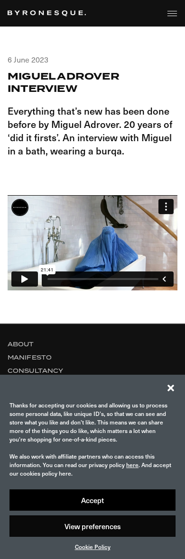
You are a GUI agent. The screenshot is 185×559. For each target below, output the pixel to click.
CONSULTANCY (35, 371)
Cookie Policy (93, 546)
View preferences (93, 526)
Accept (92, 500)
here (132, 465)
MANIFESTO (30, 357)
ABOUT (21, 344)
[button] (171, 386)
